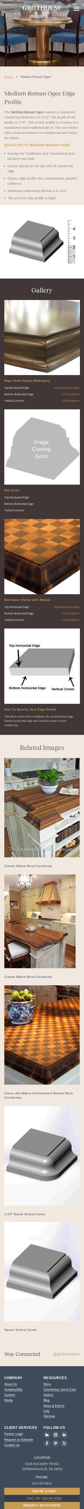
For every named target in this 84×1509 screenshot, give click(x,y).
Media (8, 1400)
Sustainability (13, 1389)
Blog (47, 1400)
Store (47, 1384)
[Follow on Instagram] (55, 1434)
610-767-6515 (52, 1498)
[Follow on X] (64, 1443)
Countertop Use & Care (60, 1389)
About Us (10, 1384)
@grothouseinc (66, 1354)
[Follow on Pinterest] (55, 1443)
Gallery (48, 1394)
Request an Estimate (18, 1439)
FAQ (47, 1411)
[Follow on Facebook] (47, 1443)
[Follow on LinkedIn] (64, 1434)
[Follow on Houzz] (47, 1434)
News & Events (54, 1405)
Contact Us (12, 1445)
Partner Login (13, 1433)
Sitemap (49, 1416)
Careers (10, 1394)
